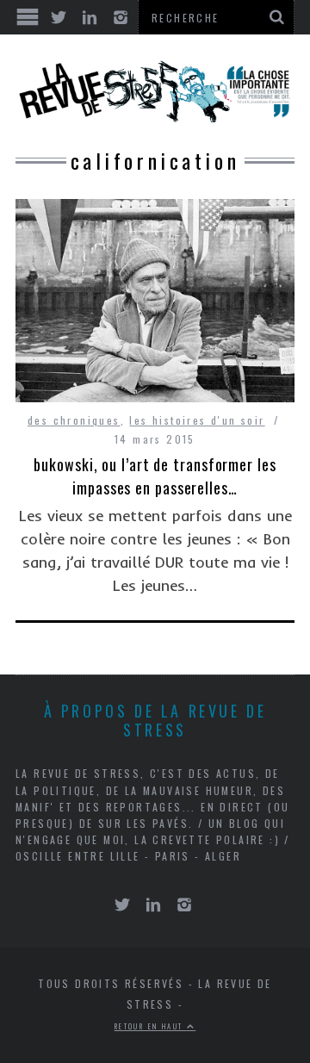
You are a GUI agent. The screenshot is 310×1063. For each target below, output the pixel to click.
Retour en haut (151, 1026)
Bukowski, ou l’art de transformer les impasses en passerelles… (155, 476)
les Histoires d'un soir (196, 420)
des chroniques (74, 420)
